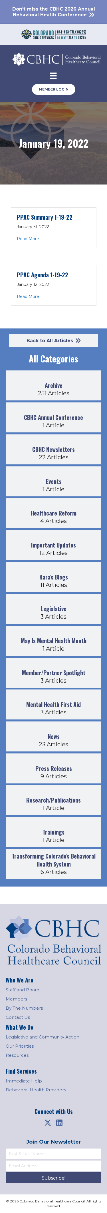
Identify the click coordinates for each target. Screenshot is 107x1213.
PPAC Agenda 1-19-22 (42, 274)
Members (16, 999)
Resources (17, 1055)
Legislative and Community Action (42, 1037)
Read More (28, 238)
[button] (48, 1122)
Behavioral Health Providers (36, 1089)
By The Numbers (24, 1008)
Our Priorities (20, 1046)
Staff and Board (22, 990)
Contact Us (18, 1017)
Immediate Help (24, 1081)
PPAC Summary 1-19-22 (44, 217)
